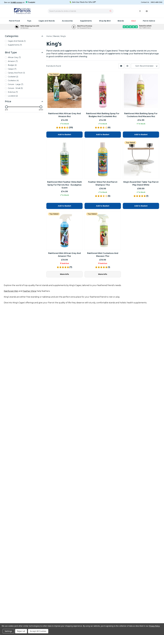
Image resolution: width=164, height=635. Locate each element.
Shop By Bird (104, 21)
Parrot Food (14, 21)
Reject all (21, 631)
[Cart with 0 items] (146, 12)
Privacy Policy (154, 626)
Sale (133, 21)
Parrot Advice (149, 21)
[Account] (140, 12)
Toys (29, 21)
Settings (8, 631)
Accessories (67, 21)
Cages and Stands (47, 21)
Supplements (86, 21)
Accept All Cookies (38, 631)
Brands (121, 21)
